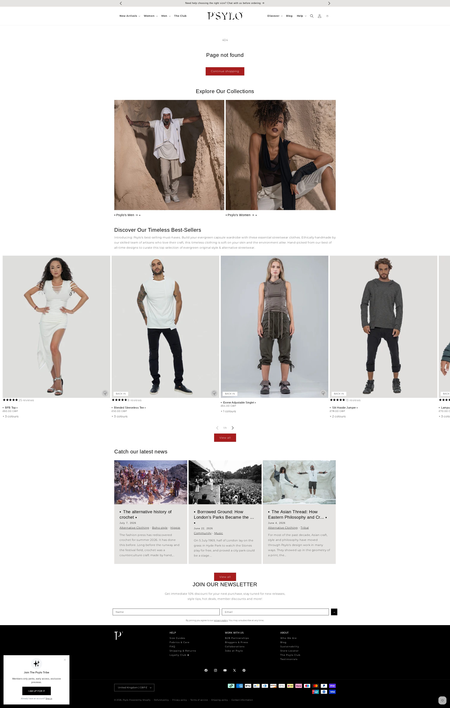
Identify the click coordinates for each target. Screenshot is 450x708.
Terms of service (199, 700)
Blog (283, 642)
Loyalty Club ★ (179, 655)
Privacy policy (179, 700)
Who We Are (288, 638)
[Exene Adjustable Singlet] (274, 327)
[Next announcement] (329, 3)
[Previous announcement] (121, 3)
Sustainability (289, 646)
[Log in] (319, 16)
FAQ (172, 646)
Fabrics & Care (179, 642)
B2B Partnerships (237, 638)
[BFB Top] (56, 327)
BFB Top (10, 407)
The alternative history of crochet (146, 514)
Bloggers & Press (236, 642)
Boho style (160, 527)
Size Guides (177, 638)
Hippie (175, 527)
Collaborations (235, 646)
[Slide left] (217, 428)
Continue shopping (225, 71)
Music (218, 533)
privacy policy (221, 620)
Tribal (305, 527)
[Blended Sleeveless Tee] (165, 327)
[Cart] (327, 16)
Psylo (126, 700)
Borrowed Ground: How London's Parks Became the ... (224, 514)
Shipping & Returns (183, 650)
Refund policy (161, 700)
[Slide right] (233, 428)
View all (225, 437)
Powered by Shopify (140, 700)
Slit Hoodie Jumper (344, 407)
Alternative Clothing (134, 527)
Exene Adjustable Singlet (238, 402)
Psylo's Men (125, 215)
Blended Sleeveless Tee (129, 407)
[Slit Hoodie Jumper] (383, 327)
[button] (129, 16)
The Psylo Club (290, 655)
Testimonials (289, 659)
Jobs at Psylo (234, 650)
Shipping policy (219, 700)
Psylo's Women (239, 215)
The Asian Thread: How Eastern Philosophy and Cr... (296, 514)
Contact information (242, 700)
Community (202, 533)
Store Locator (289, 650)
